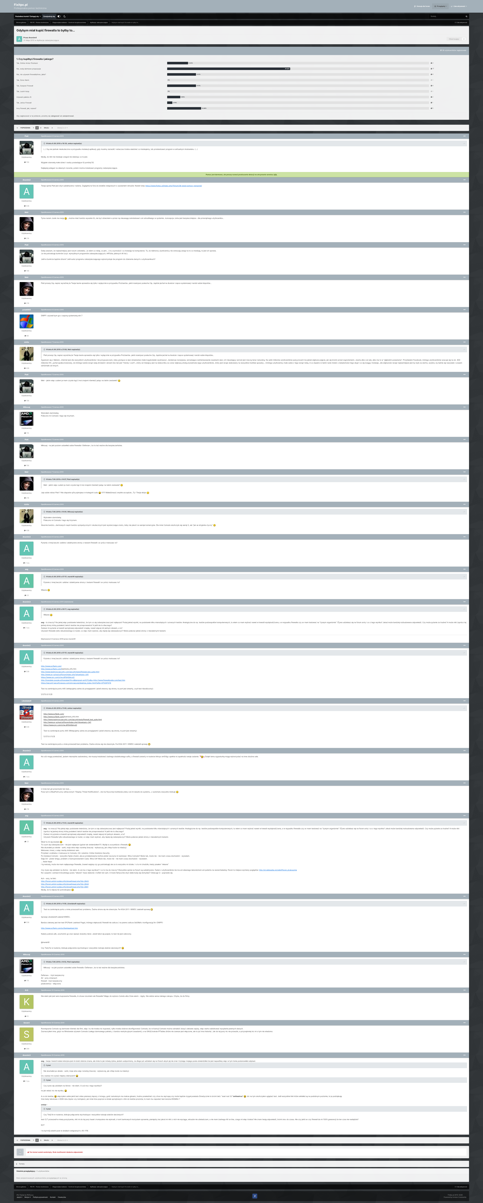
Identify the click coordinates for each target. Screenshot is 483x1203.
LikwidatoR (26, 701)
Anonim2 (27, 180)
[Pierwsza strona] (17, 127)
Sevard (27, 1023)
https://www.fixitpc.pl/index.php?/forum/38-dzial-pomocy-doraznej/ (173, 186)
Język (19, 1197)
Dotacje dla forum (423, 6)
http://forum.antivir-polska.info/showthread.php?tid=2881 (64, 887)
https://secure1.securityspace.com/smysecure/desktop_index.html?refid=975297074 (76, 683)
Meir (27, 212)
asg (26, 569)
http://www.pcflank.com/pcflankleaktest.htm (59, 928)
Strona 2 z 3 (62, 128)
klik (275, 175)
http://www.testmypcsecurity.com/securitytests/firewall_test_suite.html (70, 672)
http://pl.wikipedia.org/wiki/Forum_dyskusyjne (278, 870)
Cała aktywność (459, 6)
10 (27, 1016)
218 (27, 238)
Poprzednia (25, 128)
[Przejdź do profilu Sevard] (26, 1034)
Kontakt (53, 1197)
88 (27, 336)
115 (27, 433)
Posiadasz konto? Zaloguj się (27, 16)
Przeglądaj (441, 6)
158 (27, 162)
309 (27, 1049)
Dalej (46, 128)
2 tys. (27, 563)
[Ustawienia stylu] (59, 16)
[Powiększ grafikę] (65, 218)
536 (27, 206)
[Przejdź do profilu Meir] (26, 224)
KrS (26, 990)
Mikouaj (26, 407)
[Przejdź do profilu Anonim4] (19, 39)
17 (433, 69)
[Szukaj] (466, 16)
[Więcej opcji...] (464, 136)
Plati (26, 136)
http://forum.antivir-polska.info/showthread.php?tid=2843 (65, 881)
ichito (26, 342)
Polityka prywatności (40, 1197)
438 (27, 368)
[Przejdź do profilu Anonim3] (26, 548)
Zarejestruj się (49, 16)
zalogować (55, 116)
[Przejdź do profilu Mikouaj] (26, 419)
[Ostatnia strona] (52, 127)
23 (27, 595)
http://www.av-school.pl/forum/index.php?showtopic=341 (65, 674)
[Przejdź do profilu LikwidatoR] (26, 712)
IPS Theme (20, 1195)
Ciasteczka (62, 1197)
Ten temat (457, 16)
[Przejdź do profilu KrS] (26, 1002)
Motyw (27, 1197)
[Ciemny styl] (64, 16)
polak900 (26, 310)
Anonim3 (27, 537)
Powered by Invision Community (455, 1197)
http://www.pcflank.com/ (51, 666)
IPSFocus (30, 1195)
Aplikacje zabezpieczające (48, 40)
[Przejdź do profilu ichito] (26, 354)
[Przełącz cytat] (45, 143)
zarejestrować (68, 116)
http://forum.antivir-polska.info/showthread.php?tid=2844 (65, 884)
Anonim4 (33, 37)
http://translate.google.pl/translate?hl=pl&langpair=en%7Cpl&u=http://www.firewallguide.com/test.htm (83, 680)
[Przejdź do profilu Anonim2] (26, 191)
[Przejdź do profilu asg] (26, 581)
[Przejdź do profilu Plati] (26, 148)
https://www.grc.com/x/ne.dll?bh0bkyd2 (57, 677)
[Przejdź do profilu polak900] (26, 321)
